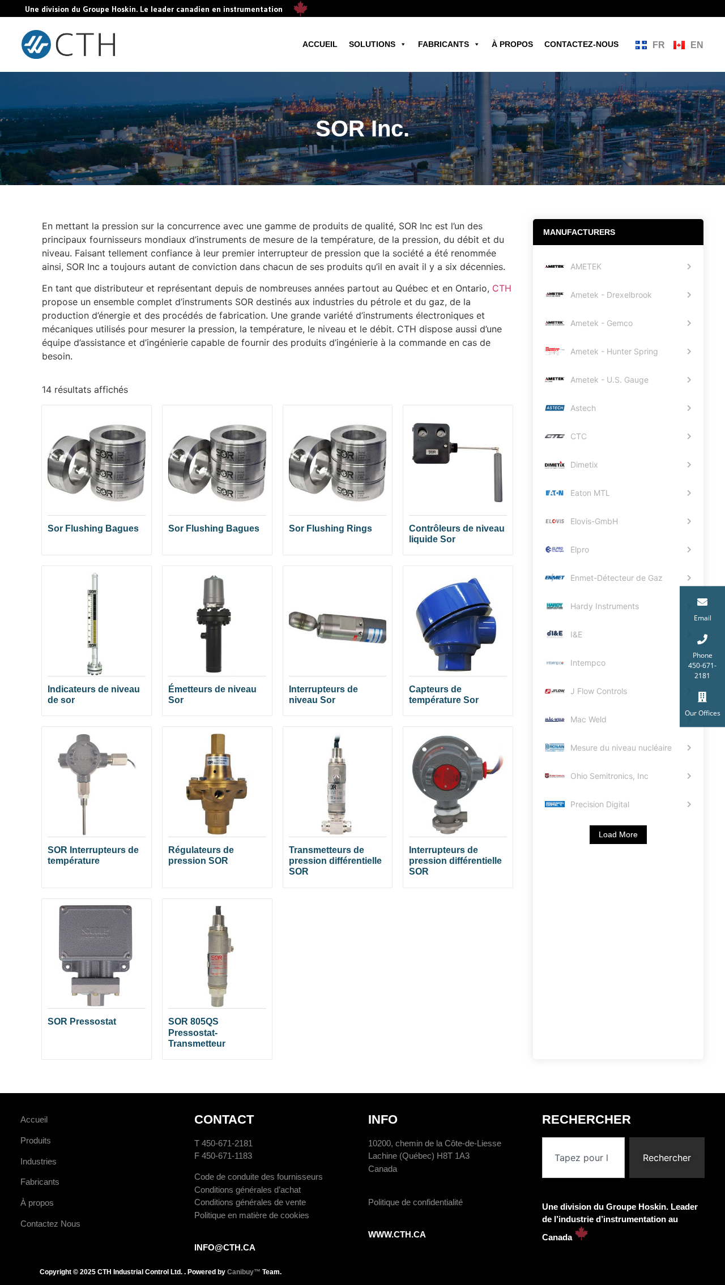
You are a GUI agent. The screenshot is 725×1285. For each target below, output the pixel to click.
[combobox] (583, 1157)
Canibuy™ (244, 1272)
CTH (501, 288)
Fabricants (443, 44)
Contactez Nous (50, 1223)
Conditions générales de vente (250, 1202)
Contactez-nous (581, 44)
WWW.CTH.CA (397, 1234)
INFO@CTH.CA (224, 1247)
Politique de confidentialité (415, 1202)
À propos (512, 44)
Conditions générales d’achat (247, 1189)
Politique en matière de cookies (251, 1215)
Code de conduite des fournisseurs (258, 1176)
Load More (618, 834)
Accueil (320, 44)
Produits (35, 1140)
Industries (38, 1161)
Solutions (372, 44)
